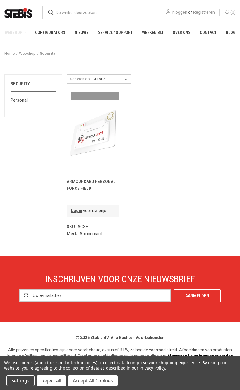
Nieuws (82, 32)
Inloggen (179, 12)
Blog (230, 32)
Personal (19, 100)
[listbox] (112, 79)
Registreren (204, 12)
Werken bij (152, 32)
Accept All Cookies (93, 380)
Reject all (51, 380)
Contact (208, 32)
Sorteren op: (80, 79)
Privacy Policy (152, 368)
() (232, 12)
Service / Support (115, 32)
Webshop (13, 32)
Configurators (50, 32)
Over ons (182, 32)
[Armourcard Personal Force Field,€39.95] (93, 133)
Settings (20, 380)
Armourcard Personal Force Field (91, 185)
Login (76, 210)
